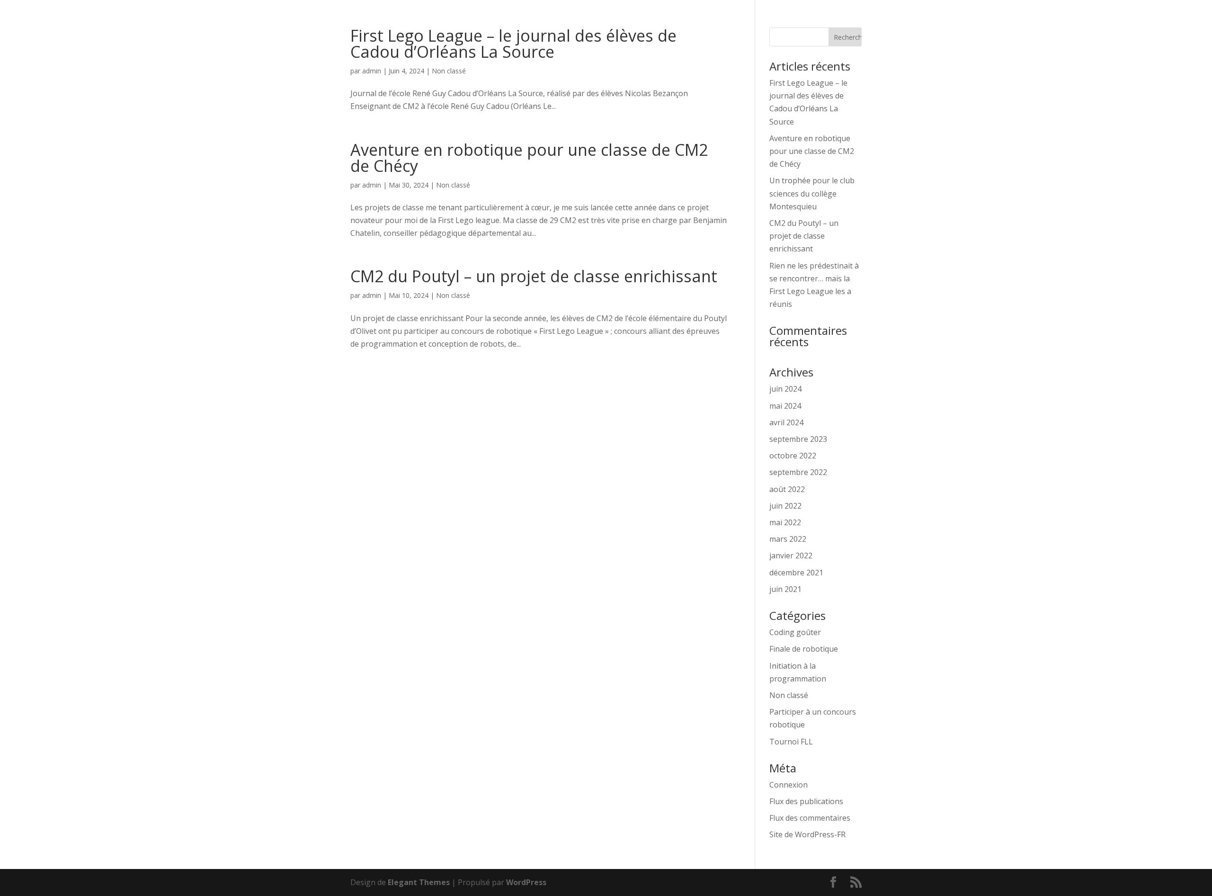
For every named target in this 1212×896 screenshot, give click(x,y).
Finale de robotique (803, 649)
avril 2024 (786, 422)
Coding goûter (795, 632)
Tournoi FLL (791, 741)
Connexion (788, 785)
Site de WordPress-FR (807, 834)
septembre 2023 (798, 439)
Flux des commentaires (809, 818)
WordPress (526, 882)
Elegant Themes (419, 882)
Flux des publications (806, 801)
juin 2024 (785, 389)
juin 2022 (785, 506)
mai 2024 (785, 406)
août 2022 (787, 489)
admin (371, 70)
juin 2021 (785, 589)
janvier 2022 (790, 555)
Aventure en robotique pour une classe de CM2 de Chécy (529, 158)
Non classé (449, 70)
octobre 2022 (792, 455)
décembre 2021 (796, 572)
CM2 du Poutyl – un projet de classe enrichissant (533, 276)
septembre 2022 (798, 472)
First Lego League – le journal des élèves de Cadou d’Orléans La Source (513, 44)
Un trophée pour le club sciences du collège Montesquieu (812, 193)
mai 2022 (785, 522)
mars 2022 (787, 539)
